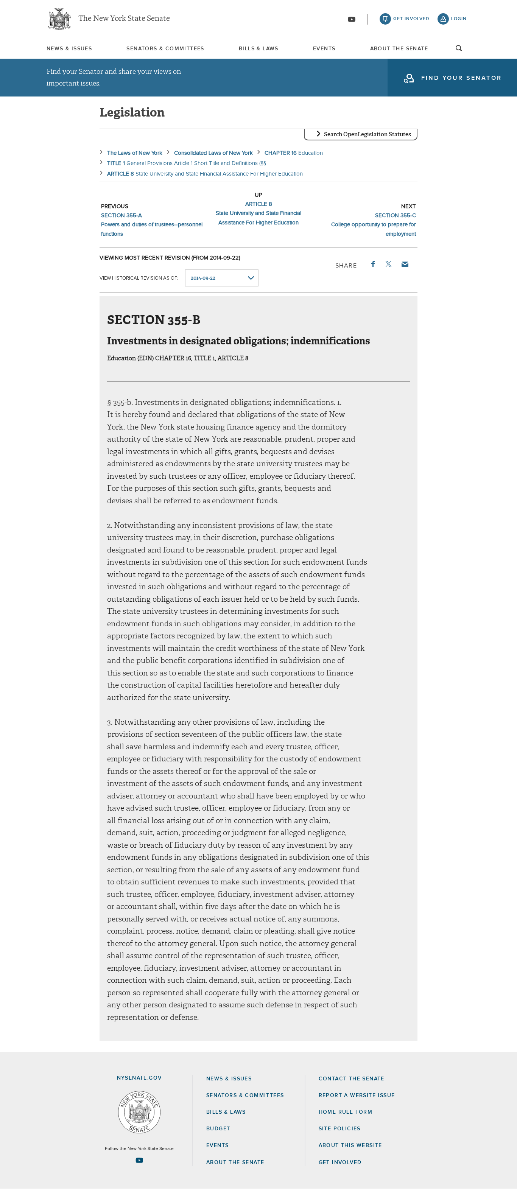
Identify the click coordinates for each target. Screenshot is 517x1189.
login (459, 19)
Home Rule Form (346, 1112)
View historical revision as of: (139, 278)
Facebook (372, 264)
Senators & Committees (165, 48)
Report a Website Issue (357, 1095)
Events (324, 48)
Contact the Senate (352, 1079)
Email (404, 264)
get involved (411, 19)
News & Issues (69, 48)
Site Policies (340, 1128)
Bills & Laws (259, 48)
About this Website (350, 1145)
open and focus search (459, 50)
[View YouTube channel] (351, 19)
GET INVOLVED (340, 1162)
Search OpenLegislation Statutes (367, 134)
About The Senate (399, 48)
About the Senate (235, 1162)
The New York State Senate (124, 19)
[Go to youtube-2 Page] (139, 1160)
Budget (218, 1128)
